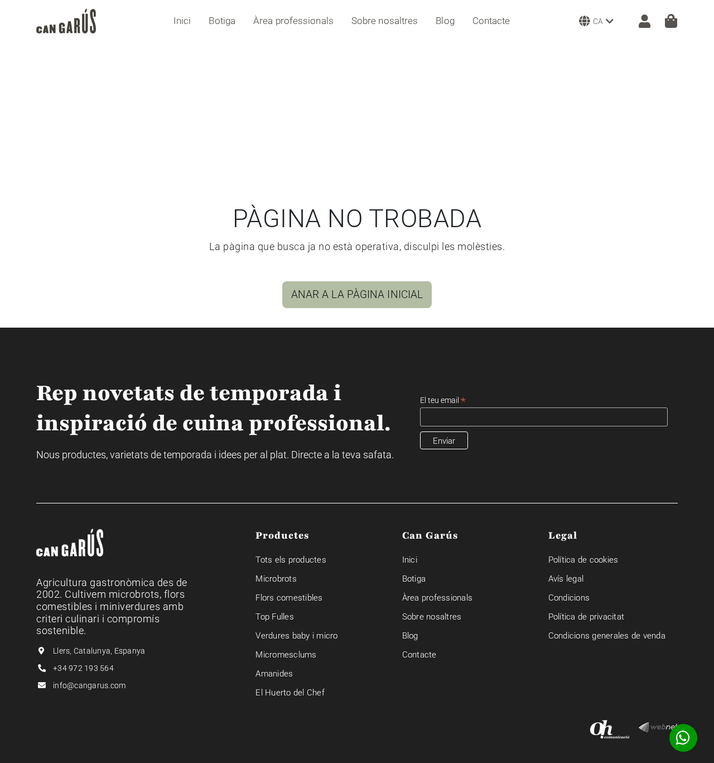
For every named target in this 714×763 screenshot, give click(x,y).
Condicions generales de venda (606, 636)
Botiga (414, 579)
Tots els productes (290, 560)
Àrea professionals (437, 598)
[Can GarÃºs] (66, 20)
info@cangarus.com (89, 685)
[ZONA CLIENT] (639, 20)
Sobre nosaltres (432, 617)
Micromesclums (285, 655)
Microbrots (276, 579)
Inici (409, 560)
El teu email (443, 400)
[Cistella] (671, 20)
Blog (410, 636)
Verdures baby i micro (296, 636)
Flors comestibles (288, 598)
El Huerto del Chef (290, 693)
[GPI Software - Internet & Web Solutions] (658, 727)
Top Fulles (274, 617)
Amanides (274, 674)
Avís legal (566, 579)
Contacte (419, 655)
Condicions (569, 598)
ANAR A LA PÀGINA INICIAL (357, 294)
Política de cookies (583, 560)
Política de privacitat (586, 617)
